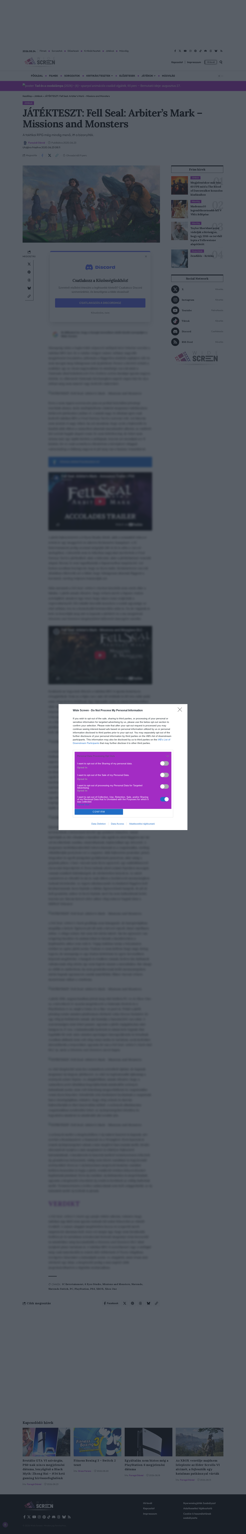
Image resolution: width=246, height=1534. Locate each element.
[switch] (164, 763)
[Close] (181, 710)
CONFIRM (99, 812)
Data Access (117, 823)
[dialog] (123, 767)
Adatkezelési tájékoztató (142, 823)
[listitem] (123, 756)
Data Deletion (98, 823)
